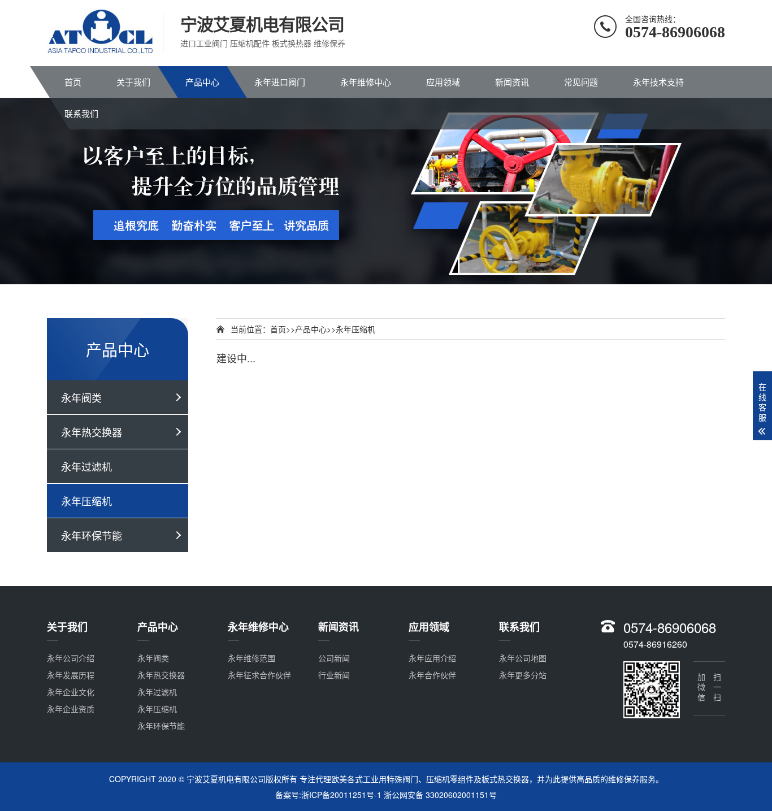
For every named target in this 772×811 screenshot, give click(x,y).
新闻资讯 (512, 82)
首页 (72, 82)
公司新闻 (334, 657)
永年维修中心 (365, 82)
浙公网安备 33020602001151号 (440, 794)
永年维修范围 (251, 657)
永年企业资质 (70, 708)
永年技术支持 (658, 82)
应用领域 (443, 82)
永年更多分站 (523, 674)
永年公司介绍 (70, 657)
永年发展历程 (70, 674)
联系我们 (81, 113)
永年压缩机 (86, 500)
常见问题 (581, 82)
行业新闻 (334, 674)
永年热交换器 (91, 431)
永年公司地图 (523, 657)
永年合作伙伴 (432, 674)
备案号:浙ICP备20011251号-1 (328, 794)
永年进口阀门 (279, 82)
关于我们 (133, 82)
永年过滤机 (86, 466)
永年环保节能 (91, 535)
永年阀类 (81, 397)
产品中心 (202, 82)
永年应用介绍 (432, 657)
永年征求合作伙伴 (259, 674)
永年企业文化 (70, 691)
